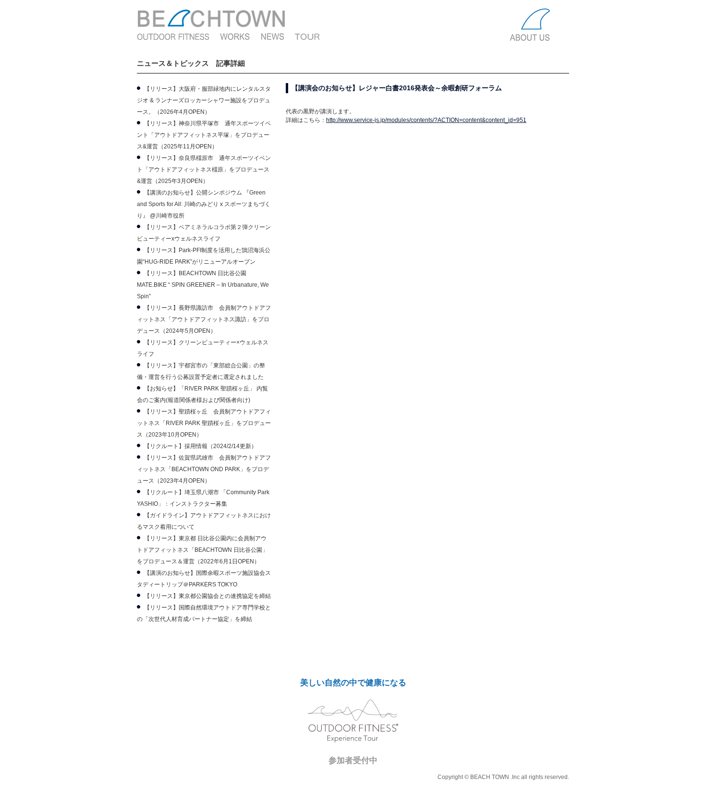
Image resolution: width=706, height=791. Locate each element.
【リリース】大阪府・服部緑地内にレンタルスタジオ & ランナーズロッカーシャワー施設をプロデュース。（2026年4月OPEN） (204, 100)
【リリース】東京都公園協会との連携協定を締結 (207, 596)
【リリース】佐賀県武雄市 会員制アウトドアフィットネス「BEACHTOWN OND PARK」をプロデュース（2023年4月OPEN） (204, 469)
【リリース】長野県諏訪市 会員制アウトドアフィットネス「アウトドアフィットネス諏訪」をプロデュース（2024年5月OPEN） (204, 319)
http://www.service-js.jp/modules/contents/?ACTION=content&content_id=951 (426, 120)
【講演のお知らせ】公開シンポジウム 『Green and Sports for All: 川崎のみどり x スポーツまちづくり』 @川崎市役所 (203, 204)
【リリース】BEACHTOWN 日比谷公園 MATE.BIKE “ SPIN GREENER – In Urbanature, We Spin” (203, 285)
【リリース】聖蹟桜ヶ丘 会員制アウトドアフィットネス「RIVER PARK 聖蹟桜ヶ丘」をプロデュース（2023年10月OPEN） (204, 423)
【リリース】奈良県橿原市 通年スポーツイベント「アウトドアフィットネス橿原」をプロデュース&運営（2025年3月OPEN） (204, 169)
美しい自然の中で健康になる (353, 682)
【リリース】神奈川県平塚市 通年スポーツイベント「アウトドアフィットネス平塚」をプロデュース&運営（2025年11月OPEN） (204, 135)
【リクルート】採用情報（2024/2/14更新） (200, 446)
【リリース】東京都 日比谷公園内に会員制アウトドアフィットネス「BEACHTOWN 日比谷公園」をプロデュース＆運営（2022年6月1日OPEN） (202, 550)
